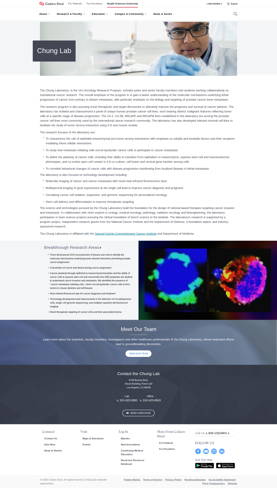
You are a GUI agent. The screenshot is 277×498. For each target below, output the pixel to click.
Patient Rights (132, 480)
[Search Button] (235, 14)
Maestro (125, 438)
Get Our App (203, 459)
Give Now (49, 444)
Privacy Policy (173, 480)
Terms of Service (152, 480)
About (43, 14)
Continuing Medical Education (132, 452)
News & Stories (53, 450)
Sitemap (232, 483)
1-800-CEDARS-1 (214, 4)
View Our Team (138, 353)
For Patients (75, 3)
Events (86, 444)
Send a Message (140, 413)
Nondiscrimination (195, 480)
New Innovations (130, 444)
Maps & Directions (93, 438)
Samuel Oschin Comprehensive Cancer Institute (126, 233)
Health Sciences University (122, 3)
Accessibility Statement (222, 480)
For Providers (94, 3)
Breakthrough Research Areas (71, 247)
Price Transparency (213, 483)
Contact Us (50, 438)
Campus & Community (129, 14)
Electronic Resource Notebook (132, 462)
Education (98, 14)
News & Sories (162, 14)
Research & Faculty (69, 14)
